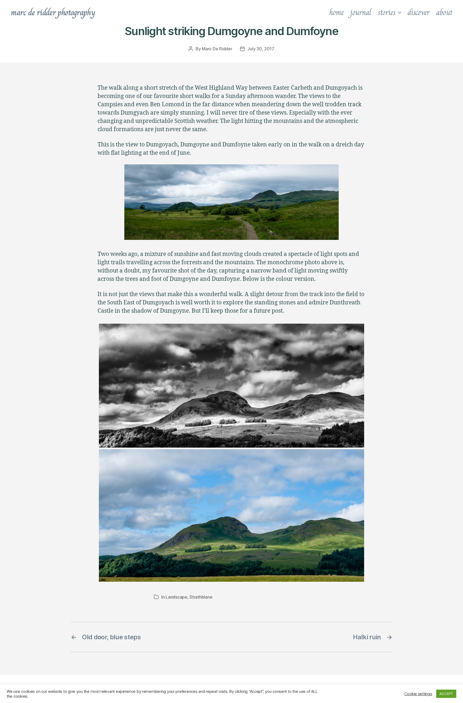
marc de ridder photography (53, 12)
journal (360, 12)
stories (386, 12)
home (336, 12)
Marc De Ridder (217, 48)
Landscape (176, 597)
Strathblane (200, 597)
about (444, 12)
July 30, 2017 (260, 48)
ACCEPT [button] (446, 693)
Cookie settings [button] (418, 693)
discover (419, 12)
